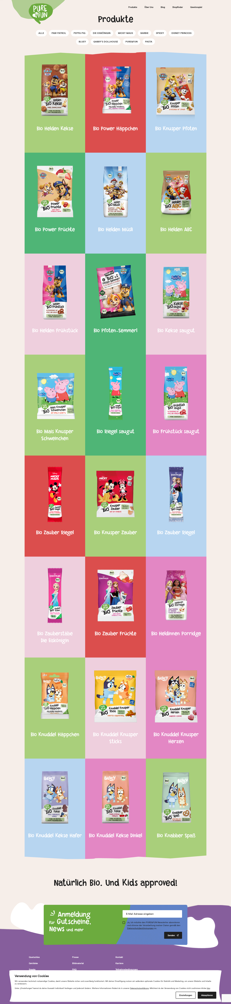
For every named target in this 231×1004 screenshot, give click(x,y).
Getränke (33, 963)
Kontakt (119, 957)
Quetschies (34, 957)
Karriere (119, 963)
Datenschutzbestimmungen (140, 928)
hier (208, 988)
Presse (75, 957)
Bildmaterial (78, 963)
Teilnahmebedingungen (127, 969)
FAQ (74, 969)
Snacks (32, 969)
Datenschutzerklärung (139, 988)
